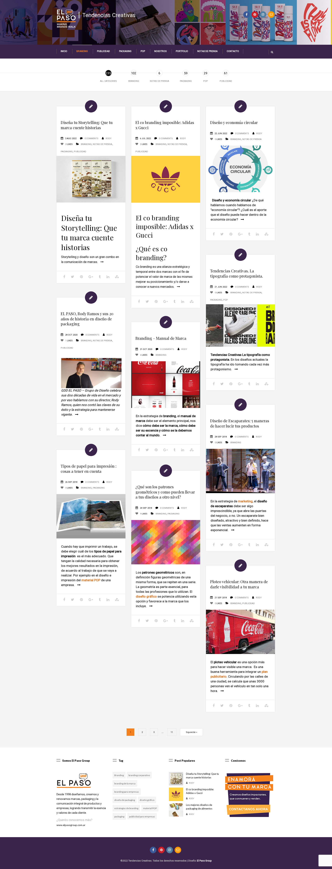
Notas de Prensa (207, 51)
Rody (108, 138)
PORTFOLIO (182, 51)
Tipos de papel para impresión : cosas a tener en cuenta (88, 468)
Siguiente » (191, 732)
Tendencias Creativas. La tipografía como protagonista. (236, 273)
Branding (82, 51)
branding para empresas (126, 791)
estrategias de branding (126, 808)
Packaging (125, 51)
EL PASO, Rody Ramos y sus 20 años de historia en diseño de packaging (87, 318)
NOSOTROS (160, 51)
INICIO (64, 51)
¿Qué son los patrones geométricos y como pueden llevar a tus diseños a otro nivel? (165, 491)
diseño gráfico (147, 800)
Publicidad (103, 51)
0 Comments (91, 138)
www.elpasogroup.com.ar (70, 825)
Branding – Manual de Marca (160, 338)
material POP (150, 808)
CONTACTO (233, 51)
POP (143, 51)
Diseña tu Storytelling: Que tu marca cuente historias (87, 125)
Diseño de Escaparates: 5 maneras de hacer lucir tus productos (239, 423)
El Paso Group (204, 860)
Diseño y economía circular (234, 122)
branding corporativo (139, 775)
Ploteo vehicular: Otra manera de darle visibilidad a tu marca (239, 584)
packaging (119, 816)
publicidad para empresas (142, 816)
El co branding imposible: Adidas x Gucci (164, 125)
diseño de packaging (124, 800)
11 (172, 732)
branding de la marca (124, 783)
